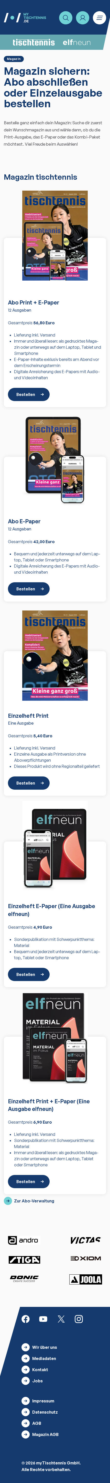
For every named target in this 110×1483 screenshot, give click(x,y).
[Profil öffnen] (82, 17)
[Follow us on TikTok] (96, 1318)
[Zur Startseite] (25, 17)
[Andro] (24, 1240)
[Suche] (65, 17)
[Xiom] (85, 1259)
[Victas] (85, 1240)
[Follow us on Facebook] (25, 1318)
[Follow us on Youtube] (43, 1318)
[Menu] (99, 17)
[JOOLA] (85, 1279)
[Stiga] (24, 1259)
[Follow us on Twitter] (61, 1318)
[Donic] (24, 1278)
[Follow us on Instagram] (79, 1318)
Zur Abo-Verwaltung (34, 1200)
